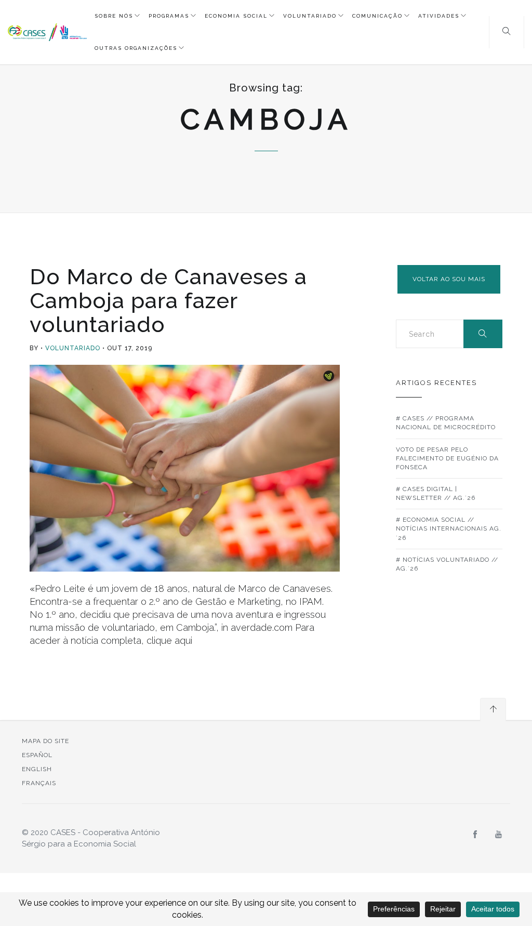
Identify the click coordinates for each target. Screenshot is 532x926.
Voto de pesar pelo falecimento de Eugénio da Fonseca (447, 458)
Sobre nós (114, 16)
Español (37, 755)
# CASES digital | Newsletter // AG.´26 (435, 493)
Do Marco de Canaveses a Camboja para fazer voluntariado (168, 300)
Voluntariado (310, 16)
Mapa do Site (45, 741)
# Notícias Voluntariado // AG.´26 (447, 564)
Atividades (438, 16)
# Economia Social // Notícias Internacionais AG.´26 (448, 528)
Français (39, 783)
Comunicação (377, 16)
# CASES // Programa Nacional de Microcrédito (446, 423)
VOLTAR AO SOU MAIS (449, 279)
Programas (169, 16)
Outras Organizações (136, 48)
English (37, 769)
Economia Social (236, 16)
